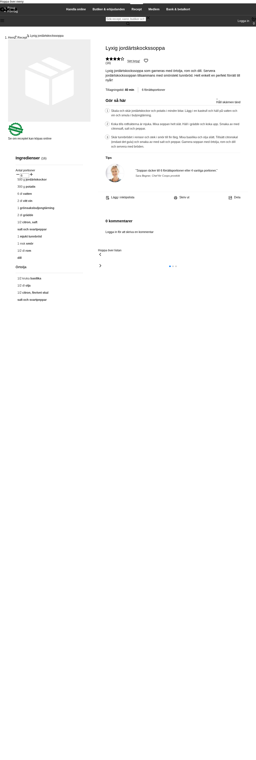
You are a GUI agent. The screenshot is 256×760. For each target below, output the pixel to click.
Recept (22, 37)
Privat (11, 8)
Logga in (243, 20)
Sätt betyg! (133, 60)
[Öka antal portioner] (31, 174)
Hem (11, 37)
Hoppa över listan (109, 250)
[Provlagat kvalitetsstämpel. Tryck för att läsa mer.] (15, 135)
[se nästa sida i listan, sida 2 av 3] (100, 266)
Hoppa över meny (12, 1)
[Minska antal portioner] (18, 174)
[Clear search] (148, 18)
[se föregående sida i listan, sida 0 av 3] (100, 254)
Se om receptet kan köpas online (30, 138)
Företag (12, 11)
